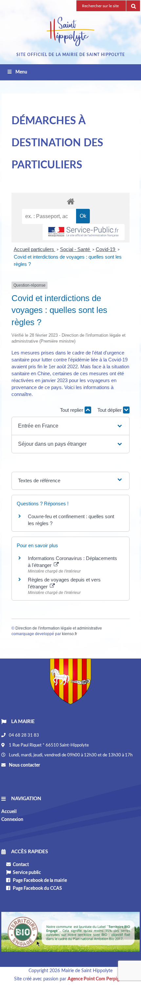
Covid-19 (106, 249)
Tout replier (72, 410)
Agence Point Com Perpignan (97, 979)
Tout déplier (110, 410)
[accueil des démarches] (70, 201)
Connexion (12, 819)
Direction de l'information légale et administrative (58, 628)
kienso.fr (69, 634)
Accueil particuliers (34, 249)
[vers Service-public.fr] (84, 232)
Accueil (8, 811)
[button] (70, 426)
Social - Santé (75, 249)
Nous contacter (24, 765)
